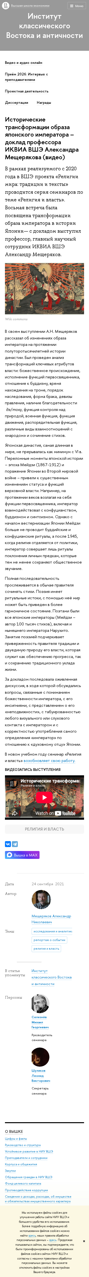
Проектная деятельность (26, 91)
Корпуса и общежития (21, 1164)
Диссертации (16, 102)
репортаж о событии (49, 940)
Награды (44, 102)
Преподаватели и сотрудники (26, 1158)
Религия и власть (44, 829)
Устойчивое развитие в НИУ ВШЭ (29, 1151)
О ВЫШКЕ (14, 1131)
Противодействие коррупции (26, 1190)
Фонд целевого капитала (23, 1183)
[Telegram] (15, 844)
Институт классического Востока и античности (44, 25)
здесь (32, 1236)
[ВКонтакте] (8, 844)
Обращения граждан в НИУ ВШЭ (28, 1177)
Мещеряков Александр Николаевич (51, 918)
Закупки (10, 1171)
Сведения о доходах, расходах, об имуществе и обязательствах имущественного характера (38, 1199)
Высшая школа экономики (30, 5)
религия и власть (46, 948)
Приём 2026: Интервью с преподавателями (26, 77)
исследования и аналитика (53, 931)
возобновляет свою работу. (49, 760)
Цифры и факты (16, 1138)
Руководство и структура (23, 1145)
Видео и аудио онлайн (23, 62)
